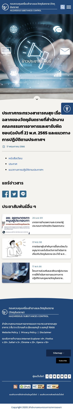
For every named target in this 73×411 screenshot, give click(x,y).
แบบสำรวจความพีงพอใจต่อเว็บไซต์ (52, 394)
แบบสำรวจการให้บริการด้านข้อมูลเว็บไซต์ (23, 394)
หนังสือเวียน (15, 158)
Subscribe (63, 360)
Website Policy (10, 332)
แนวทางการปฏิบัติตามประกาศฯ (26, 170)
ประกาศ (13, 164)
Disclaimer (45, 332)
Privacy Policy (28, 332)
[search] (62, 7)
